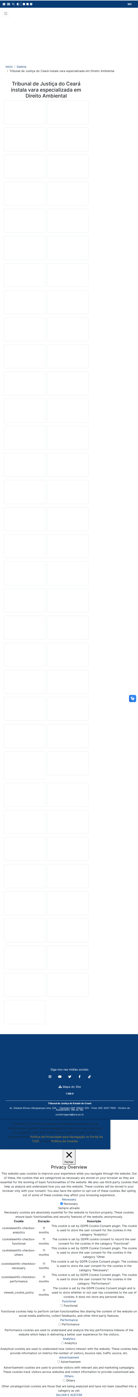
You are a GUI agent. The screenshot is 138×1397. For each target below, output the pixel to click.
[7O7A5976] (67, 683)
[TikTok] (89, 1076)
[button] (4, 4)
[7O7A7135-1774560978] (67, 877)
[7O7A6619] (67, 493)
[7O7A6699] (24, 547)
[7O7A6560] (67, 466)
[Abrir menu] (5, 13)
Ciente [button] (53, 1145)
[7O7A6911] (67, 629)
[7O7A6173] (67, 168)
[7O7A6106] (24, 737)
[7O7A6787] (67, 602)
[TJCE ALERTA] (69, 38)
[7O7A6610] (67, 195)
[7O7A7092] (67, 823)
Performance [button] (69, 1320)
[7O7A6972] (24, 796)
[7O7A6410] (67, 303)
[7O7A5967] (67, 358)
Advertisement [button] (69, 1357)
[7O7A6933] (24, 683)
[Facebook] (80, 1076)
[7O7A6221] (24, 249)
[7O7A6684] (67, 520)
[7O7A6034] (24, 385)
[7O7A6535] (67, 412)
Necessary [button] (69, 1199)
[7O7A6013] (67, 656)
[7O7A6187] (24, 195)
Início (9, 66)
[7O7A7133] (24, 877)
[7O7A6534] (24, 412)
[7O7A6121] (24, 168)
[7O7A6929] (24, 656)
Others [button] (69, 1376)
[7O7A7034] (67, 796)
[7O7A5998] (67, 710)
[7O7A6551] (24, 466)
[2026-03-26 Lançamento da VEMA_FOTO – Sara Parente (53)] (24, 986)
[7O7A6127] (24, 358)
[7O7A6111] (67, 141)
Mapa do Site (71, 1087)
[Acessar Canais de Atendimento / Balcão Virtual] (128, 1384)
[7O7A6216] (67, 222)
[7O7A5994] (67, 737)
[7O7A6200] (67, 330)
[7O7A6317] (67, 276)
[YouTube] (60, 1076)
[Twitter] (70, 1076)
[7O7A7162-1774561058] (24, 932)
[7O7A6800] (24, 629)
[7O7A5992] (67, 986)
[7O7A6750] (24, 574)
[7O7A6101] (24, 767)
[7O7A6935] (67, 764)
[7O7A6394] (24, 303)
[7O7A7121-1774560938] (67, 850)
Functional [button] (69, 1301)
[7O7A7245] (67, 249)
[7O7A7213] (67, 932)
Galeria (21, 66)
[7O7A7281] (24, 959)
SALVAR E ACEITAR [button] (69, 1395)
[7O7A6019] (24, 1013)
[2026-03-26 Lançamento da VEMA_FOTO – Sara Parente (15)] (67, 959)
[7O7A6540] (24, 439)
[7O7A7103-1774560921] (24, 850)
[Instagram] (50, 1076)
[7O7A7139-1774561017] (67, 904)
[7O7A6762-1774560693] (67, 574)
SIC (130, 4)
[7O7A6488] (24, 330)
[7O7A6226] (24, 276)
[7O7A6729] (67, 547)
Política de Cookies (64, 1141)
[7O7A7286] (24, 141)
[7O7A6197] (24, 222)
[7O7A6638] (24, 520)
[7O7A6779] (24, 602)
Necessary (71, 1204)
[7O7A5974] (24, 710)
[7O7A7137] (24, 904)
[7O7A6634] (24, 113)
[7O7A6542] (67, 439)
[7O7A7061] (24, 823)
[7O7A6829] (67, 385)
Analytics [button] (69, 1338)
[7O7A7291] (67, 113)
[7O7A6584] (24, 493)
